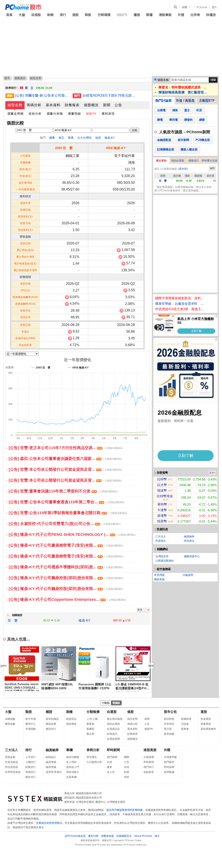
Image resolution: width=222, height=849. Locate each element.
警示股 (168, 728)
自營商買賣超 (13, 772)
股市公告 (170, 712)
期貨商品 (71, 718)
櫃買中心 (30, 723)
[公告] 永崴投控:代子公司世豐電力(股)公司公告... (65, 523)
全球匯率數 (170, 757)
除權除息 (186, 718)
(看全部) (183, 168)
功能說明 (188, 575)
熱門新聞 (112, 757)
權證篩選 (51, 723)
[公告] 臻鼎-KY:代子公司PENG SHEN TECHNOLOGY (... (72, 534)
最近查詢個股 (114, 718)
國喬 (52, 137)
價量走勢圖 (15, 113)
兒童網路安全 (124, 836)
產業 (109, 767)
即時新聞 (113, 750)
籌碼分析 (34, 105)
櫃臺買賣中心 (192, 556)
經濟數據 (169, 772)
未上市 (111, 772)
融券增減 (51, 767)
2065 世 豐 (64, 148)
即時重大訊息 (209, 160)
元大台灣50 (84, 137)
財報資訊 (112, 733)
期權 (149, 14)
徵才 (157, 836)
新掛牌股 (169, 718)
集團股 (90, 728)
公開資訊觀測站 (164, 560)
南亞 (61, 137)
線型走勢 (15, 105)
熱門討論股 (163, 100)
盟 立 (36, 85)
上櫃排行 (30, 762)
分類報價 (104, 14)
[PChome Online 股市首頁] (58, 7)
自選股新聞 (113, 738)
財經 (126, 772)
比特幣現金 (165, 496)
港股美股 (165, 14)
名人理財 (71, 762)
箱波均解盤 (72, 757)
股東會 (185, 728)
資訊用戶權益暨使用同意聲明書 (124, 810)
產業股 (90, 723)
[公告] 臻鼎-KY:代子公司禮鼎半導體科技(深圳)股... (66, 567)
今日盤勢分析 (94, 762)
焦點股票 (149, 772)
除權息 (211, 14)
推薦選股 (206, 723)
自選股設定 (113, 728)
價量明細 (74, 113)
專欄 (69, 750)
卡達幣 (162, 510)
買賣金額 (10, 757)
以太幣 (162, 485)
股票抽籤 (169, 733)
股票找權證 (52, 718)
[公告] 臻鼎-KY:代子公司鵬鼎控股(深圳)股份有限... (66, 578)
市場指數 (30, 728)
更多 (139, 609)
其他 (126, 767)
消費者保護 (107, 836)
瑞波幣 (162, 490)
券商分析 (93, 750)
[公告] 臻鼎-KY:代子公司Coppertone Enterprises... (67, 599)
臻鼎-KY (109, 137)
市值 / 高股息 (185, 100)
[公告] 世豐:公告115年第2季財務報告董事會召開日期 (68, 513)
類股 (88, 14)
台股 (109, 762)
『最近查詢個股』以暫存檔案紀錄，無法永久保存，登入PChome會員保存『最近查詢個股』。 (184, 189)
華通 (70, 137)
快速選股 (206, 718)
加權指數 (10, 718)
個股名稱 (163, 79)
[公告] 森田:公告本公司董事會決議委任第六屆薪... (65, 458)
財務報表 (72, 105)
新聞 (184, 7)
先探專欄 (71, 777)
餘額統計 (51, 757)
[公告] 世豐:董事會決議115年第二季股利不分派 (63, 491)
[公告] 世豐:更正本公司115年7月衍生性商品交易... (66, 448)
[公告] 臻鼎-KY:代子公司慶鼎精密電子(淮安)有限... (66, 545)
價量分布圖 (55, 113)
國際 (126, 757)
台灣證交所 (161, 556)
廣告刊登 (93, 836)
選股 (75, 14)
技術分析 (35, 113)
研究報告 (92, 757)
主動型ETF (207, 100)
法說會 (185, 723)
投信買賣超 (11, 767)
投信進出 (189, 540)
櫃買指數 (10, 723)
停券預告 (169, 723)
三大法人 (160, 536)
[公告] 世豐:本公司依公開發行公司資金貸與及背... (65, 469)
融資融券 (189, 536)
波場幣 (162, 515)
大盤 (22, 14)
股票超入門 (72, 767)
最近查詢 (161, 160)
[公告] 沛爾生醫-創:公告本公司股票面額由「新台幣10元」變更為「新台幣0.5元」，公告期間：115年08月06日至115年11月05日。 (42, 95)
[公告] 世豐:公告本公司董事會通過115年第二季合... (67, 502)
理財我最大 (72, 772)
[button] (151, 665)
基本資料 (53, 105)
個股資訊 (20, 78)
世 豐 (13, 620)
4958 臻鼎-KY (116, 148)
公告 (118, 105)
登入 (214, 7)
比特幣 (195, 14)
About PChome (143, 836)
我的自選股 (177, 160)
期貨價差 (71, 723)
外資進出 (160, 540)
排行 (63, 14)
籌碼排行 (30, 772)
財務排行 (30, 767)
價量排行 (193, 160)
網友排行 (30, 777)
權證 (137, 14)
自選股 (36, 14)
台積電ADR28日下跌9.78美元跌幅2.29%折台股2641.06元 (109, 95)
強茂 (98, 137)
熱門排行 (149, 767)
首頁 (9, 14)
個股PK (122, 14)
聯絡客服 (159, 579)
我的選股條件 (208, 728)
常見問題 (159, 575)
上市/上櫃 (92, 718)
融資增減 (51, 762)
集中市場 (30, 718)
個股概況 (91, 105)
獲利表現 (108, 113)
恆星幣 (162, 521)
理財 (126, 777)
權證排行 (51, 728)
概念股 (90, 733)
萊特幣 (162, 504)
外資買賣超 (11, 762)
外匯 (181, 14)
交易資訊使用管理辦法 (49, 823)
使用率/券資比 (54, 772)
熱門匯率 (169, 762)
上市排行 (30, 757)
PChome (202, 7)
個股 (130, 712)
